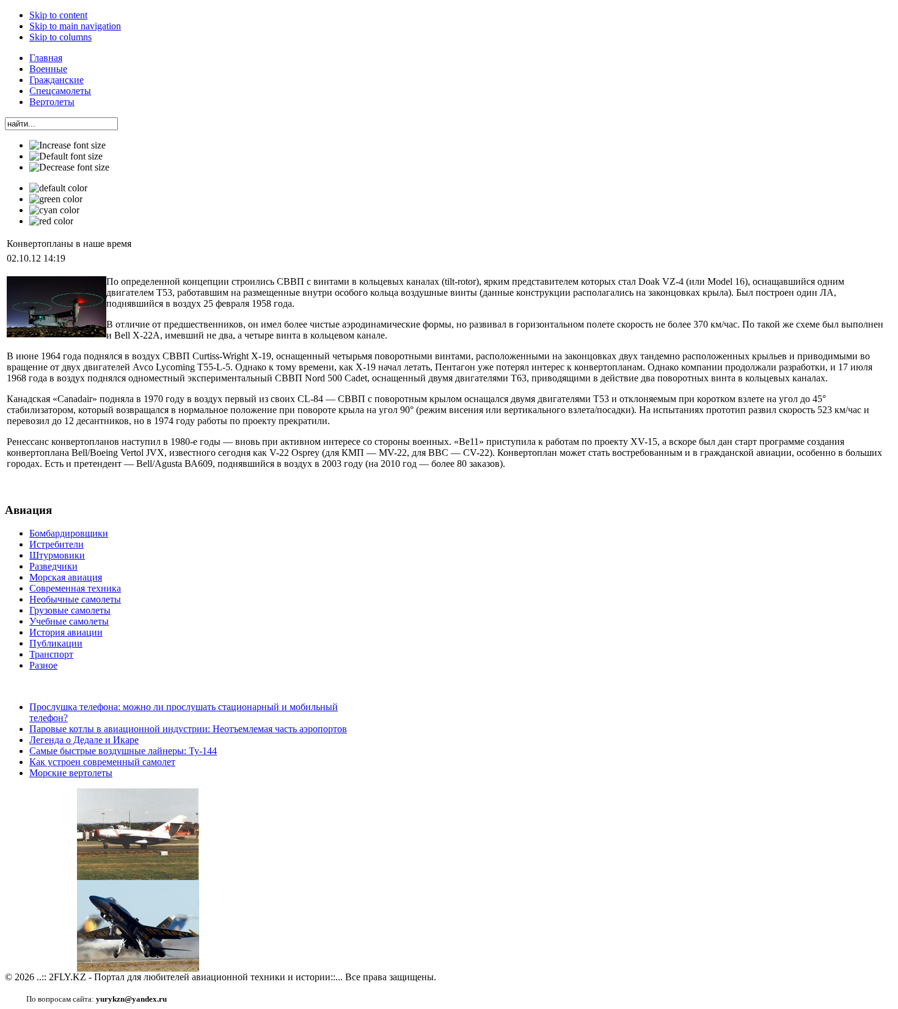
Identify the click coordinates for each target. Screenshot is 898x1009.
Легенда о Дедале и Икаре (84, 740)
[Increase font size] (67, 145)
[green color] (55, 199)
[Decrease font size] (69, 167)
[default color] (58, 188)
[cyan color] (54, 210)
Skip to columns (60, 37)
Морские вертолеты (70, 773)
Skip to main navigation (75, 26)
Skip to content (58, 15)
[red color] (51, 221)
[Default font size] (66, 156)
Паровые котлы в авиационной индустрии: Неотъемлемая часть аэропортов (188, 729)
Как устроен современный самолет (102, 762)
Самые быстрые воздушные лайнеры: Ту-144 (123, 751)
